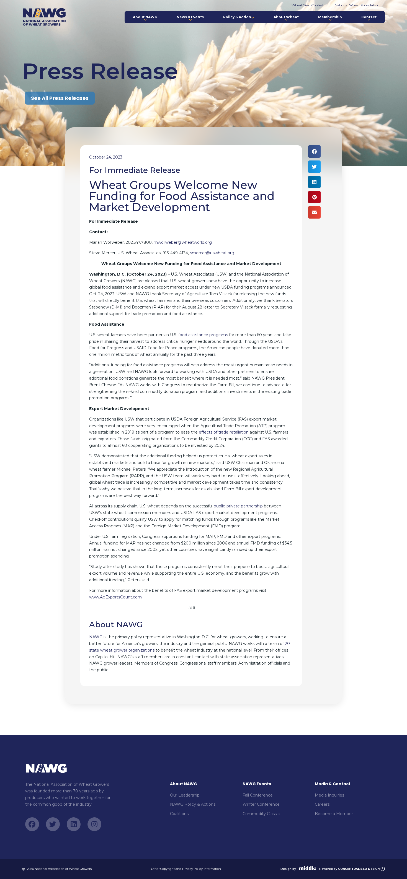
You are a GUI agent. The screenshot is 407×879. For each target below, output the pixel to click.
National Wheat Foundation (357, 5)
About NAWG (145, 17)
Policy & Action (237, 17)
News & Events (190, 17)
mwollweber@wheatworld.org (183, 242)
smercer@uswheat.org (212, 252)
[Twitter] (53, 824)
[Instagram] (94, 824)
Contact (369, 17)
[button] (314, 151)
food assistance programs (203, 334)
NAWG (95, 636)
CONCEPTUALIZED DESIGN (359, 869)
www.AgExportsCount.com (115, 597)
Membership (330, 17)
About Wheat (286, 17)
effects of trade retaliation (224, 432)
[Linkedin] (74, 824)
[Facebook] (32, 824)
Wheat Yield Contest (308, 5)
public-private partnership (238, 506)
